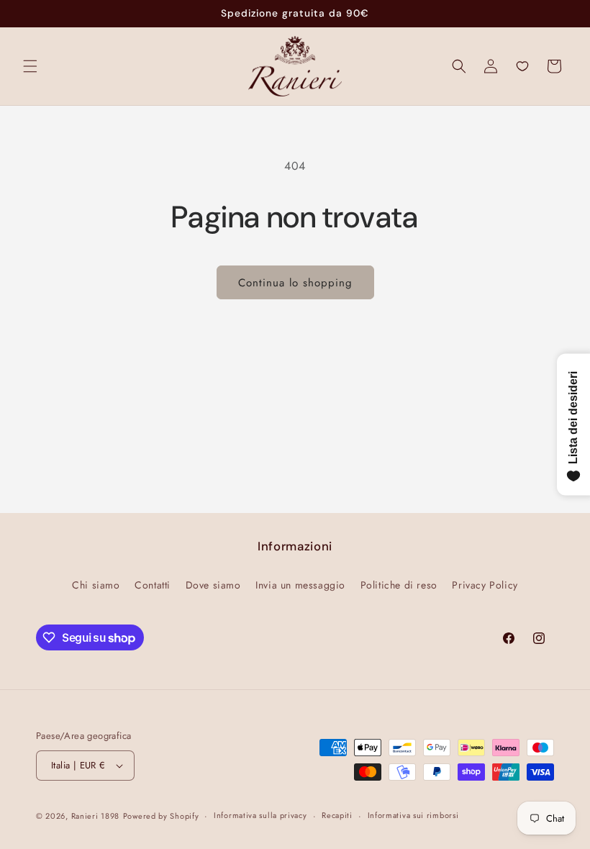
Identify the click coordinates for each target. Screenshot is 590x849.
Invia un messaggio (300, 585)
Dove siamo (213, 585)
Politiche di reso (398, 585)
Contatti (153, 585)
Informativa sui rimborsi (413, 815)
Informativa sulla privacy (260, 815)
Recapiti (337, 815)
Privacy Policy (484, 585)
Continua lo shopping (295, 283)
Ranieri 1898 (95, 816)
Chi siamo (95, 585)
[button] (30, 66)
